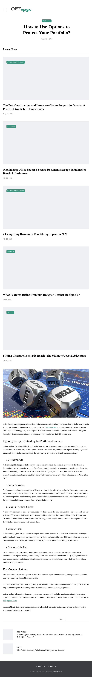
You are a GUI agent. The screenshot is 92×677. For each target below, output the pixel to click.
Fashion (10, 251)
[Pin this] (81, 619)
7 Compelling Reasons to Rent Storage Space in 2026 (35, 234)
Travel (10, 312)
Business (47, 20)
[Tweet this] (72, 619)
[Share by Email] (87, 619)
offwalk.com (57, 672)
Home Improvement (15, 62)
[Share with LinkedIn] (78, 619)
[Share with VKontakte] (84, 619)
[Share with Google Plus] (75, 619)
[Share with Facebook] (69, 619)
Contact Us (40, 666)
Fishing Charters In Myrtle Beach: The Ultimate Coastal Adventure (44, 355)
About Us (52, 666)
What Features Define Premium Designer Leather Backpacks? (41, 294)
